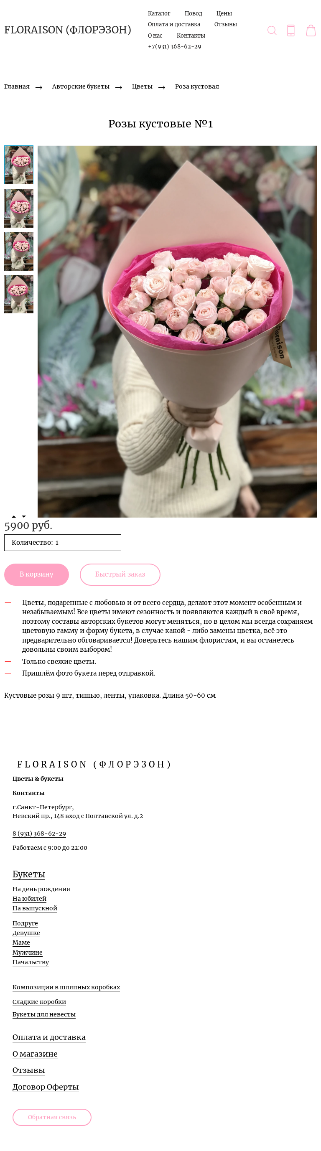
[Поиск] (272, 30)
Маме (21, 942)
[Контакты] (291, 30)
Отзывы (225, 24)
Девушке (26, 933)
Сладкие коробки (39, 1002)
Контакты (191, 35)
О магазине (35, 1054)
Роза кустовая (197, 86)
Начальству (31, 962)
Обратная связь (52, 1117)
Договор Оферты (46, 1087)
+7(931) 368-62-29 (174, 46)
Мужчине (28, 952)
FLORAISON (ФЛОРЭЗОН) (67, 30)
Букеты (29, 874)
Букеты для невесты (44, 1014)
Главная (17, 86)
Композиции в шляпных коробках (66, 987)
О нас (155, 35)
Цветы (142, 86)
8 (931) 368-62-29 (39, 833)
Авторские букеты (81, 86)
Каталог (159, 13)
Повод (193, 13)
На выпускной (35, 908)
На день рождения (41, 889)
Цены (224, 13)
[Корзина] (311, 30)
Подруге (25, 923)
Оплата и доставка (174, 24)
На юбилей (29, 898)
